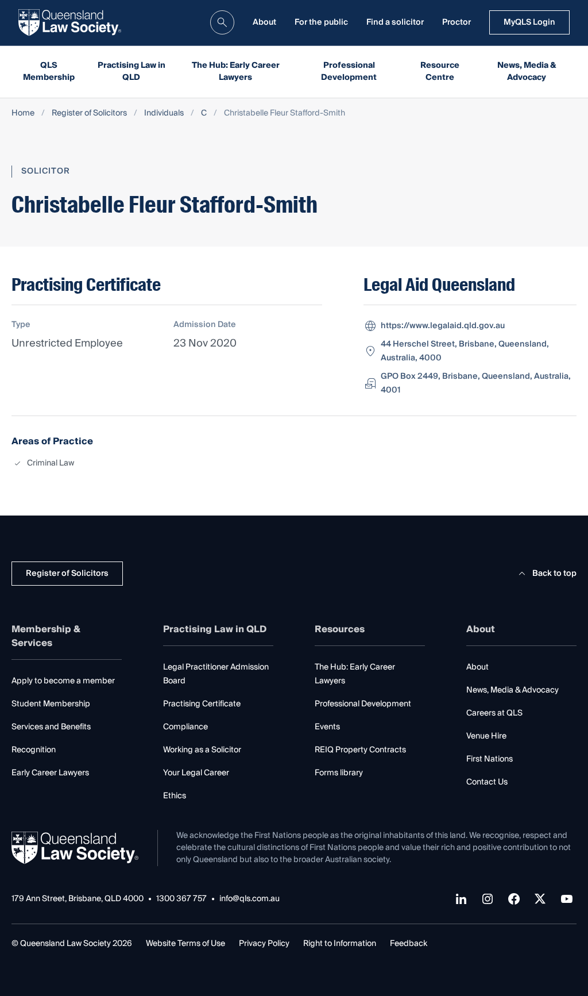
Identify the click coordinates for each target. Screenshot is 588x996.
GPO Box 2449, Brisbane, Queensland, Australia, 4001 (476, 383)
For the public (321, 22)
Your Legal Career (196, 773)
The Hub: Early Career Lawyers (236, 71)
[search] (222, 22)
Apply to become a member (63, 681)
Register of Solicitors (89, 113)
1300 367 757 (181, 899)
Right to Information (339, 944)
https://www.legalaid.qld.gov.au (443, 326)
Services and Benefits (51, 727)
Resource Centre (439, 71)
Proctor (456, 22)
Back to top (554, 573)
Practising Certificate (202, 704)
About (264, 22)
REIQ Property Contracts (360, 750)
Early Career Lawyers (50, 773)
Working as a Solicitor (202, 750)
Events (327, 727)
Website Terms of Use (185, 944)
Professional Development (349, 71)
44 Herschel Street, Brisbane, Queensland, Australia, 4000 (465, 351)
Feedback (408, 944)
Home (22, 113)
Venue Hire (486, 736)
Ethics (174, 796)
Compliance (185, 727)
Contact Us (487, 782)
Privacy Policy (264, 944)
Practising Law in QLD (131, 71)
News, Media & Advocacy (526, 71)
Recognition (33, 750)
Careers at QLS (494, 713)
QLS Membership (49, 71)
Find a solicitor (395, 22)
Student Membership (50, 704)
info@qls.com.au (249, 899)
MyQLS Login (529, 22)
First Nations (489, 759)
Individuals (164, 113)
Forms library (339, 773)
